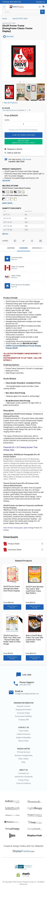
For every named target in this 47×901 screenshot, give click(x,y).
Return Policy (23, 741)
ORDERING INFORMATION (23, 703)
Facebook (7, 891)
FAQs (23, 762)
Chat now (25, 159)
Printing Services (23, 752)
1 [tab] (20, 82)
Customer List (23, 773)
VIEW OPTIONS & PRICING (12, 607)
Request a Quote (23, 706)
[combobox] (23, 12)
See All (5, 234)
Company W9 (23, 720)
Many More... (8, 203)
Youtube (40, 891)
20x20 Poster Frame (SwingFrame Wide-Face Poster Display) (11, 589)
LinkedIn (31, 891)
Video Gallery (23, 759)
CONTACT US (23, 727)
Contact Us (40, 2)
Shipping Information (23, 709)
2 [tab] (23, 82)
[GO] (42, 12)
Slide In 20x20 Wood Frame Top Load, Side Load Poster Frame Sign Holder (34, 639)
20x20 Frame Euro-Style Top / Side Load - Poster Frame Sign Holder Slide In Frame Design (12, 640)
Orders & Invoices (23, 734)
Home (4, 18)
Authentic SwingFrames (24, 755)
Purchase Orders (23, 713)
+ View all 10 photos (10, 103)
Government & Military (23, 716)
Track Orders (24, 731)
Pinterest (23, 891)
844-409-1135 (15, 2)
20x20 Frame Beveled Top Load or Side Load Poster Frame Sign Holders (34, 590)
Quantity (7, 120)
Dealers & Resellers (23, 737)
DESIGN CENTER (23, 749)
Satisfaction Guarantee (24, 777)
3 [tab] (27, 82)
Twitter (15, 891)
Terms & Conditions (23, 783)
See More (6, 181)
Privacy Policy (23, 780)
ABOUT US (23, 770)
